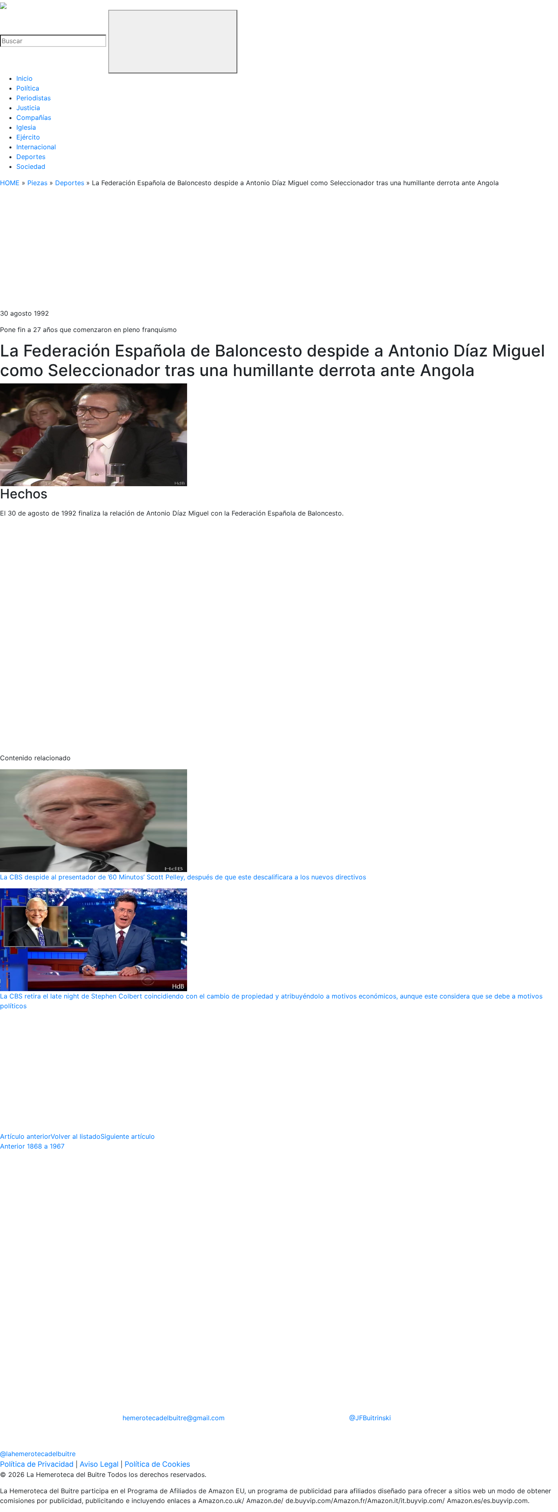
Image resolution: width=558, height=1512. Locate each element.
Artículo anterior (25, 1136)
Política (27, 88)
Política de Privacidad (37, 1464)
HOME (10, 183)
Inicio (24, 78)
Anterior (32, 1146)
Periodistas (33, 98)
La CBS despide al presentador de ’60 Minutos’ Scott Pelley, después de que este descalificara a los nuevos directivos (183, 877)
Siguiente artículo (127, 1136)
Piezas (37, 183)
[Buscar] (172, 41)
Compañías (33, 117)
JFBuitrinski (370, 1418)
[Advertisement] (245, 251)
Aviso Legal (99, 1464)
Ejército (28, 137)
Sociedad (30, 166)
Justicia (28, 108)
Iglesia (26, 127)
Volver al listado (75, 1136)
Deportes (30, 157)
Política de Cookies (157, 1464)
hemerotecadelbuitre (174, 1418)
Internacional (36, 147)
